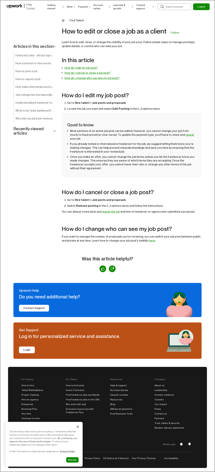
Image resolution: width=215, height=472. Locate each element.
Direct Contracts (75, 390)
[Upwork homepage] (14, 6)
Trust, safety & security (167, 423)
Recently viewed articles (28, 131)
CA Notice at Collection (116, 458)
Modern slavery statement (169, 427)
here (152, 240)
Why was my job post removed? (35, 118)
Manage (72, 460)
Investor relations (164, 394)
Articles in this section (33, 46)
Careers (159, 399)
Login (26, 349)
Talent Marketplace (32, 390)
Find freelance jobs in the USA (82, 399)
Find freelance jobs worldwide (83, 394)
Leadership (161, 390)
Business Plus (29, 409)
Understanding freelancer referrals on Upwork (35, 102)
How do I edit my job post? (81, 67)
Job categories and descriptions (35, 94)
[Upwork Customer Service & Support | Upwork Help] (64, 20)
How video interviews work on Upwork (35, 86)
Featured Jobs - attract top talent (35, 55)
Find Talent (77, 20)
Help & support (118, 385)
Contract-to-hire (31, 418)
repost (189, 134)
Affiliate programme (121, 409)
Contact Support (34, 308)
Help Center (30, 6)
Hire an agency (30, 399)
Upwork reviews (119, 394)
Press (158, 409)
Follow (174, 32)
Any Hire (26, 413)
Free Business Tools (121, 413)
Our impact (161, 404)
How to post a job (26, 71)
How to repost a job (27, 79)
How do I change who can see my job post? (91, 78)
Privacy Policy (92, 458)
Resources (116, 399)
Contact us (161, 413)
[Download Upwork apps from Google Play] (189, 444)
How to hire (28, 385)
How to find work (75, 385)
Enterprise (27, 404)
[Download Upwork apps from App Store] (181, 444)
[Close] (77, 426)
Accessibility (171, 458)
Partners (159, 418)
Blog (112, 404)
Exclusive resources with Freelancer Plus (80, 411)
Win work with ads (76, 404)
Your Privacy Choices (144, 458)
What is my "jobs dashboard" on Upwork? (35, 110)
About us (159, 385)
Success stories (119, 390)
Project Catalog (30, 394)
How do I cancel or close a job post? (87, 73)
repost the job (111, 211)
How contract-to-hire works (33, 63)
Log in (201, 6)
